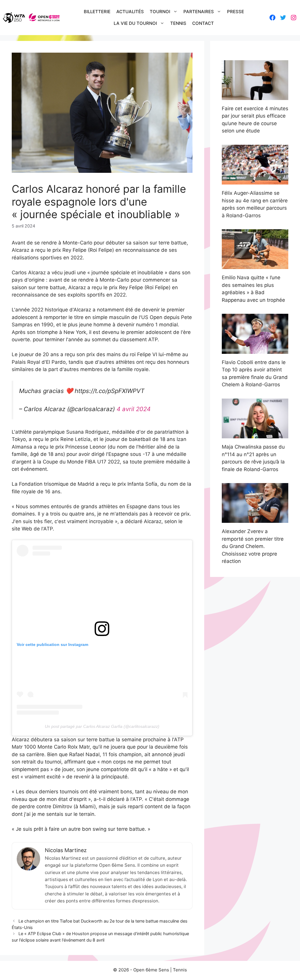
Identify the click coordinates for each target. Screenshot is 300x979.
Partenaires (198, 11)
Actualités (130, 11)
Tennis (178, 23)
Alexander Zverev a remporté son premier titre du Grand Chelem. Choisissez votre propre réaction (253, 546)
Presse (235, 11)
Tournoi (160, 11)
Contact (203, 23)
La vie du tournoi (135, 23)
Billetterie (97, 11)
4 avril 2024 (134, 409)
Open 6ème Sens (151, 970)
